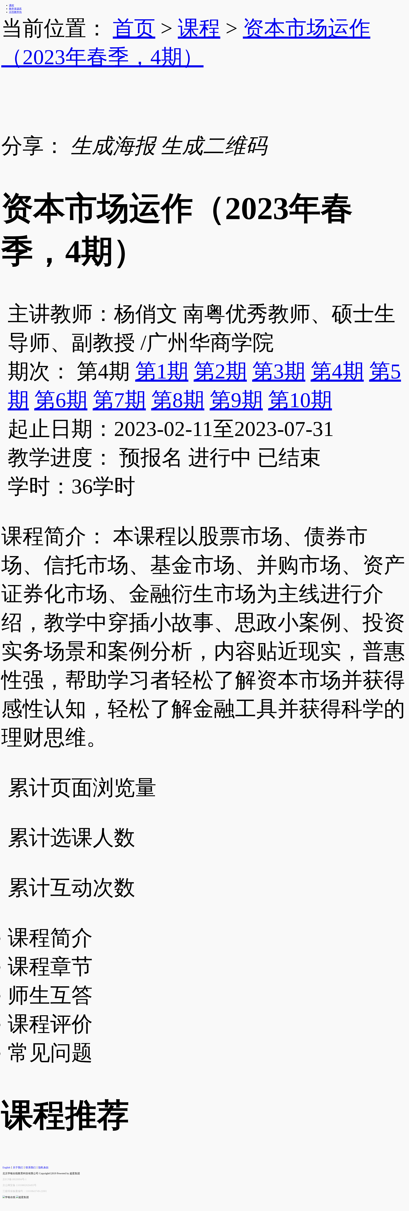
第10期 (300, 400)
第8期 (177, 400)
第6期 (60, 400)
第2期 (220, 371)
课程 (199, 28)
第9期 (236, 400)
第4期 (337, 371)
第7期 (119, 400)
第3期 (278, 371)
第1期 (161, 371)
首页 (134, 28)
